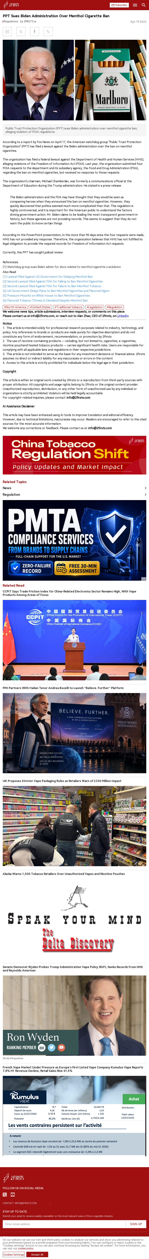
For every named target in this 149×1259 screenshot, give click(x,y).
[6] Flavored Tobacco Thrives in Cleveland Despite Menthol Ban (45, 300)
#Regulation (114, 307)
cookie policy (25, 1248)
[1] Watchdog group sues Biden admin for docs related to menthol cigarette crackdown (62, 267)
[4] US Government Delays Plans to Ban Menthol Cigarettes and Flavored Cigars (56, 291)
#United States (40, 307)
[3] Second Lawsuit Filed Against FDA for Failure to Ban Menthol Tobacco (52, 286)
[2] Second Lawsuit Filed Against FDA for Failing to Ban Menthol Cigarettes (53, 281)
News (7, 488)
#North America (15, 307)
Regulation (11, 494)
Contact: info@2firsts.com (20, 1203)
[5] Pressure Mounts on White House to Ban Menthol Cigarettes (46, 295)
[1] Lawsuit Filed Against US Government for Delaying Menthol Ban (48, 276)
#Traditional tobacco (68, 307)
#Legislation (94, 307)
